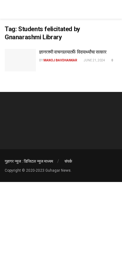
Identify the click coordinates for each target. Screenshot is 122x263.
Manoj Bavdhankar (60, 60)
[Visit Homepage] (28, 9)
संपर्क (68, 161)
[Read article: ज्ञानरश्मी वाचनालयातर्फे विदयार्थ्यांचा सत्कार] (20, 60)
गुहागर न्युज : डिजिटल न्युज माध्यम (29, 161)
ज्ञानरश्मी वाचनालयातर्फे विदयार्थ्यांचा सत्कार (73, 52)
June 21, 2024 (94, 60)
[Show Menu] (114, 9)
